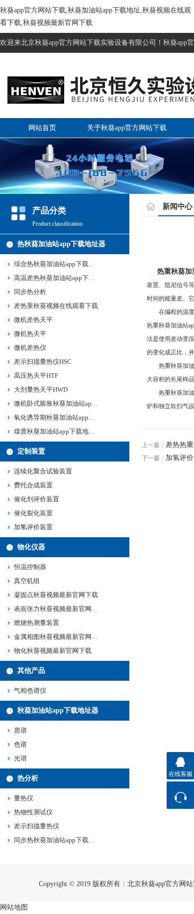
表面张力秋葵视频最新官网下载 (59, 608)
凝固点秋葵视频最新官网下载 (56, 595)
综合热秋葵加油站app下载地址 (57, 264)
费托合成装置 (33, 485)
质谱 (20, 730)
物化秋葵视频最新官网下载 (53, 650)
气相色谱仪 (30, 690)
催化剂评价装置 (36, 499)
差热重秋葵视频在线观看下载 (56, 305)
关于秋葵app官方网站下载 (127, 128)
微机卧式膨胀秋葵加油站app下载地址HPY (73, 403)
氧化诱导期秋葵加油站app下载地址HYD (71, 417)
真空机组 (27, 581)
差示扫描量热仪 (36, 826)
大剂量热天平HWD (41, 389)
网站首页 (42, 128)
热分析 (27, 778)
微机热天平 (30, 333)
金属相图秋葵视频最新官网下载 (59, 636)
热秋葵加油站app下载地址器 (61, 244)
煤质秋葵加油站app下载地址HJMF (62, 431)
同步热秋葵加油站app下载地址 (57, 840)
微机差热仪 (30, 347)
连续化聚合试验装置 (43, 471)
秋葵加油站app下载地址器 (57, 710)
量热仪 (23, 798)
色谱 (20, 744)
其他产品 (31, 670)
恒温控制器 (30, 567)
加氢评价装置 (33, 527)
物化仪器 (31, 547)
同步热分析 (30, 292)
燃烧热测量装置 (36, 622)
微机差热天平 (33, 319)
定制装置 (31, 451)
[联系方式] (180, 795)
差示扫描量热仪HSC (43, 361)
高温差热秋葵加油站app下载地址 (61, 278)
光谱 (20, 758)
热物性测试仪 (33, 812)
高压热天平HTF (36, 375)
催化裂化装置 (33, 513)
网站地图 (14, 907)
